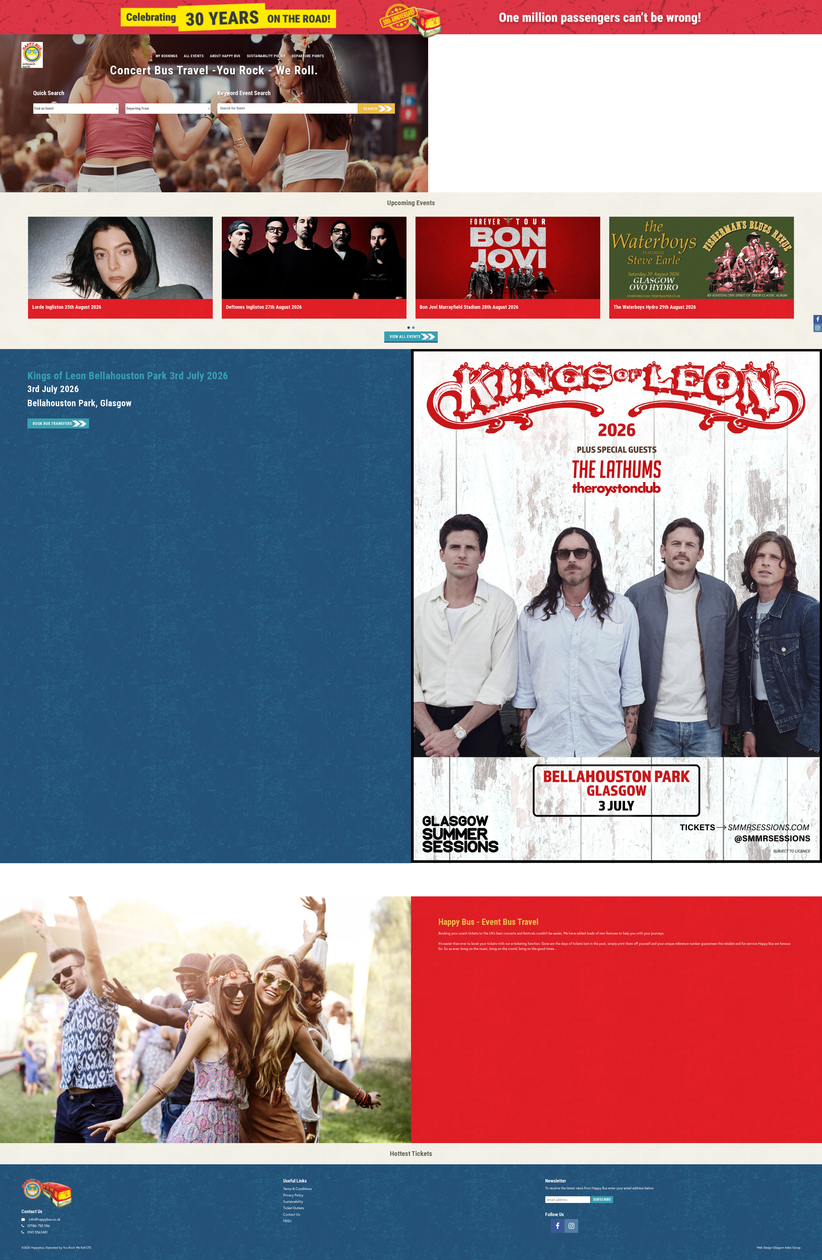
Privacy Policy (293, 1195)
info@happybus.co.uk (44, 1219)
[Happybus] (83, 55)
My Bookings (167, 56)
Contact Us (291, 1214)
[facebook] (557, 1225)
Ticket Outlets (293, 1208)
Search (370, 108)
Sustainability (293, 1201)
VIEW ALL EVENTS (405, 336)
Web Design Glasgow (770, 1247)
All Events (194, 56)
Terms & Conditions (297, 1188)
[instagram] (571, 1225)
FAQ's (287, 1220)
